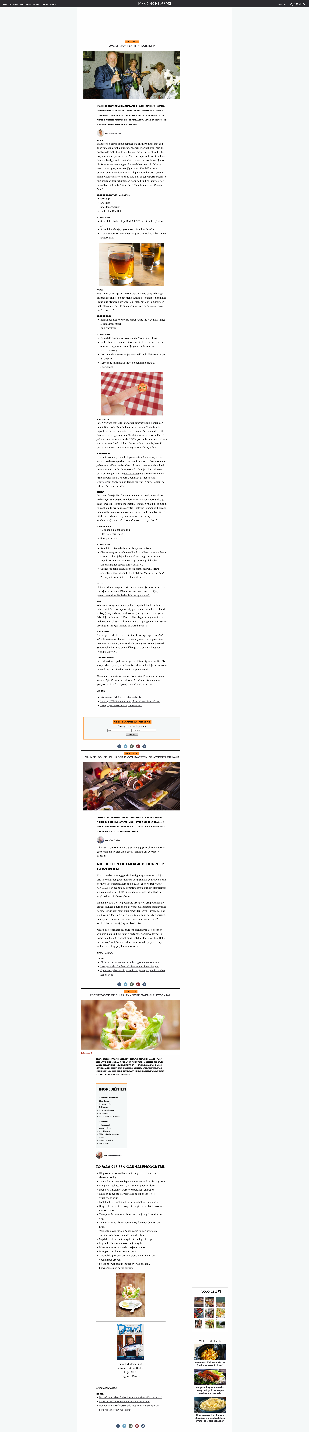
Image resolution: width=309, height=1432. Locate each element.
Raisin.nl (108, 952)
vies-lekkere (131, 473)
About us (282, 5)
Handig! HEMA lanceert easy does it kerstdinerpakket (130, 701)
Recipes (36, 5)
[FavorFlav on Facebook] (294, 4)
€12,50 (133, 1372)
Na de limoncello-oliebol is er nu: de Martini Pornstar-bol (130, 1397)
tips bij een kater (129, 684)
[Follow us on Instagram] (132, 747)
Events (53, 5)
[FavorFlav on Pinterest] (303, 4)
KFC (160, 431)
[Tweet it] (125, 747)
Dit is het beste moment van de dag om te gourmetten (129, 962)
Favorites (13, 5)
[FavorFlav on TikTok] (300, 4)
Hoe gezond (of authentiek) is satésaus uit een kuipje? (129, 966)
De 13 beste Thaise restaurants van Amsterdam (124, 1401)
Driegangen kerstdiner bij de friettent (121, 705)
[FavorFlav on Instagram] (297, 4)
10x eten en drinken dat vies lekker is (120, 697)
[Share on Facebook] (119, 747)
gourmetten (135, 457)
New (5, 5)
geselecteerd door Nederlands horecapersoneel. (123, 595)
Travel (45, 5)
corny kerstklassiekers (122, 1068)
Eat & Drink (25, 5)
